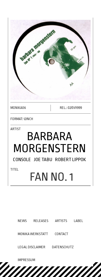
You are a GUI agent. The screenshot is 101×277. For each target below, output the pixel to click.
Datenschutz (63, 247)
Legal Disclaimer (31, 247)
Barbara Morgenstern (49, 142)
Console (22, 159)
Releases (40, 221)
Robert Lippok (70, 159)
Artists (61, 221)
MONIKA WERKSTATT (33, 234)
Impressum (26, 260)
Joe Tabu (43, 159)
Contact (61, 234)
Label (78, 221)
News (22, 221)
